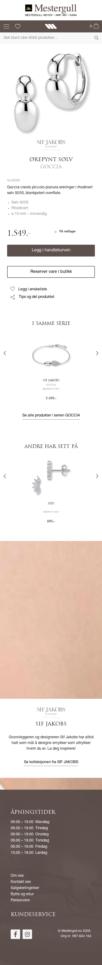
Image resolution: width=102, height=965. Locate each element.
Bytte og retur (22, 894)
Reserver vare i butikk (51, 272)
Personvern (20, 901)
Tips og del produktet (36, 297)
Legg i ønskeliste (32, 290)
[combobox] (51, 38)
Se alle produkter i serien (51, 416)
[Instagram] (27, 934)
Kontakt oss (21, 882)
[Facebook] (15, 934)
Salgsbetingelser (25, 888)
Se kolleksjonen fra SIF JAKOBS (51, 762)
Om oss (17, 876)
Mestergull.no (71, 931)
